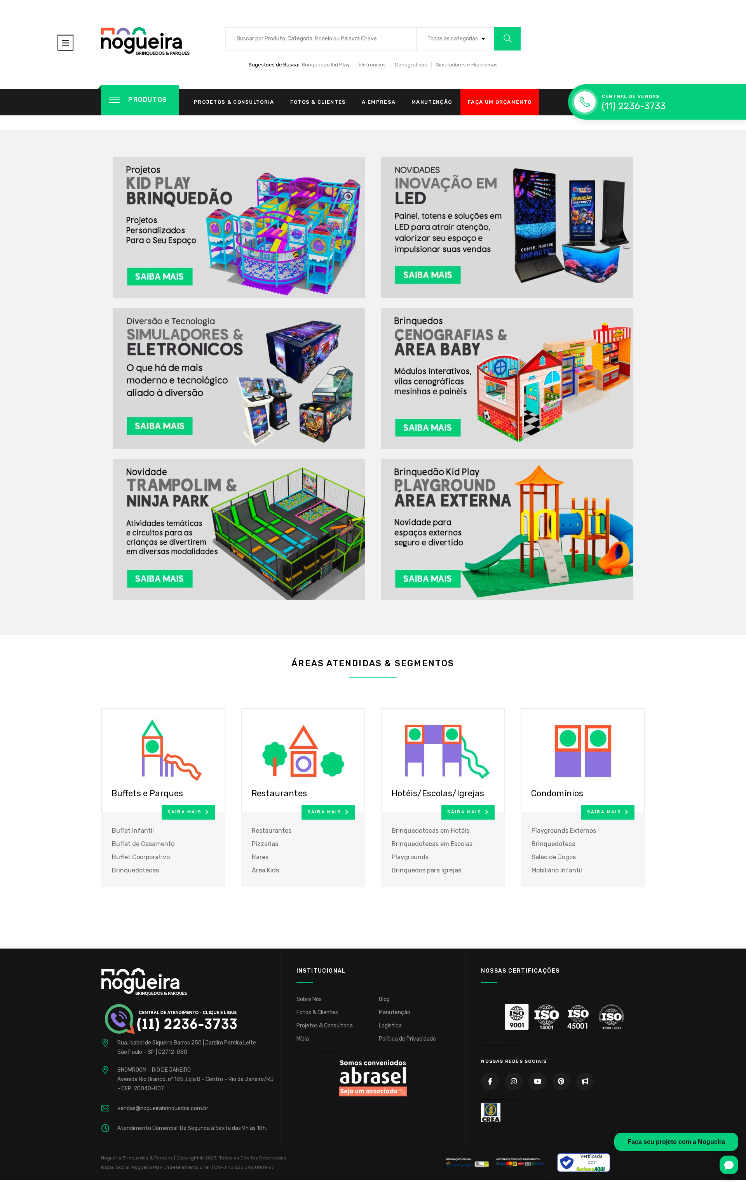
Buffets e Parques (147, 793)
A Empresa (379, 102)
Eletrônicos (372, 65)
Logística (390, 1025)
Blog (384, 999)
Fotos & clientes (318, 102)
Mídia (302, 1039)
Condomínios (557, 793)
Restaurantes (279, 793)
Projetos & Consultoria (234, 102)
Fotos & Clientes (317, 1012)
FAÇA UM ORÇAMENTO (500, 102)
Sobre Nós (309, 999)
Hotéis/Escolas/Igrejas (437, 793)
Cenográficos (411, 65)
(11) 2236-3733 (634, 106)
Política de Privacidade (407, 1039)
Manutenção (431, 102)
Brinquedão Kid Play (326, 65)
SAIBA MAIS (184, 812)
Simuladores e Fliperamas (467, 65)
